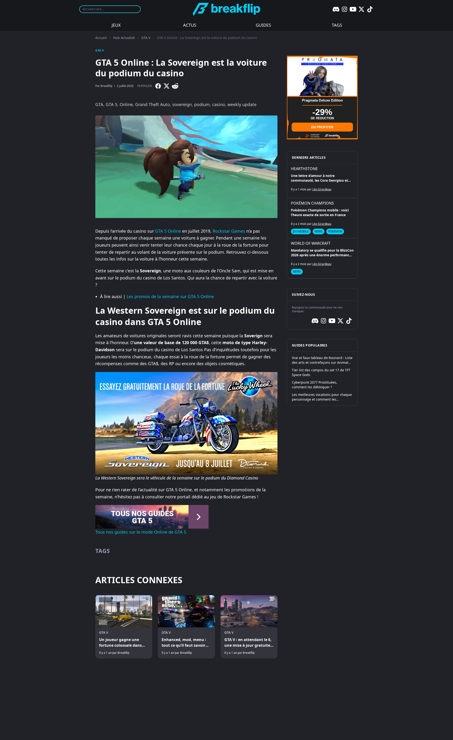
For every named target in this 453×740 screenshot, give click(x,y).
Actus (189, 25)
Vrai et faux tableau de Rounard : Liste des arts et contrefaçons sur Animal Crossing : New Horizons (322, 360)
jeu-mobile (301, 231)
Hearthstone (304, 168)
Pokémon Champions (312, 203)
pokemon (335, 231)
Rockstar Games (229, 231)
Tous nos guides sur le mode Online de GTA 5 (140, 532)
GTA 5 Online (168, 231)
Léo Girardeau (321, 189)
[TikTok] (370, 9)
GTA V (145, 37)
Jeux (116, 25)
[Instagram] (344, 9)
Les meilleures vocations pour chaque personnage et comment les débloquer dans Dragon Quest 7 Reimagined (322, 397)
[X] (361, 9)
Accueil (101, 37)
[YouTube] (353, 9)
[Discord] (336, 9)
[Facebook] (158, 86)
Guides (263, 25)
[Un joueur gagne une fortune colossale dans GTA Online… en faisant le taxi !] (123, 627)
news (319, 231)
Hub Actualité (124, 37)
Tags (337, 25)
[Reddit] (175, 86)
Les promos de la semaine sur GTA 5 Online (170, 296)
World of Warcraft (311, 243)
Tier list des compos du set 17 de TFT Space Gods (321, 372)
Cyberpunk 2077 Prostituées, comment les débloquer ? (314, 384)
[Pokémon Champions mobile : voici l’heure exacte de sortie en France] (322, 218)
